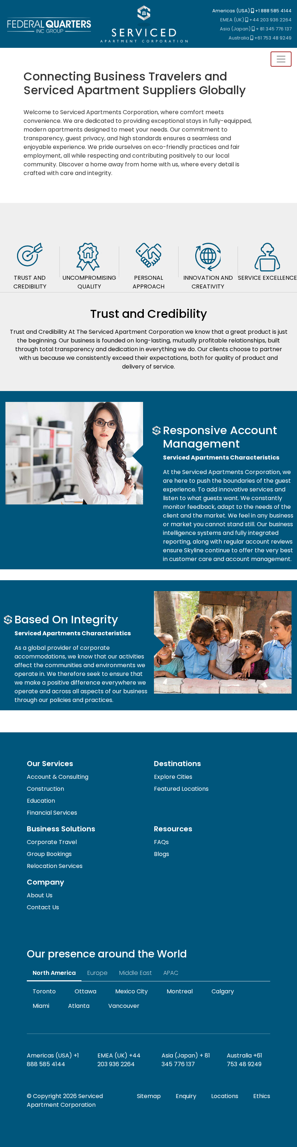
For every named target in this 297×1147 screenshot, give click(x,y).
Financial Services (52, 813)
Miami (41, 1006)
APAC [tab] (171, 973)
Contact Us (43, 907)
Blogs (161, 854)
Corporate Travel (52, 842)
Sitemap (149, 1096)
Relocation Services (55, 866)
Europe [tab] (97, 973)
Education (41, 801)
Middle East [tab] (135, 973)
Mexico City (131, 991)
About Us (40, 895)
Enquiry (186, 1096)
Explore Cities (173, 777)
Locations (224, 1096)
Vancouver (123, 1006)
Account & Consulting (57, 777)
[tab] (29, 262)
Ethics (261, 1096)
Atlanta (78, 1006)
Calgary (223, 991)
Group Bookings (49, 854)
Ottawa (85, 991)
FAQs (161, 842)
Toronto (44, 991)
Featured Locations (181, 789)
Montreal (180, 991)
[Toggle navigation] (281, 59)
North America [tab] (54, 973)
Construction (45, 789)
